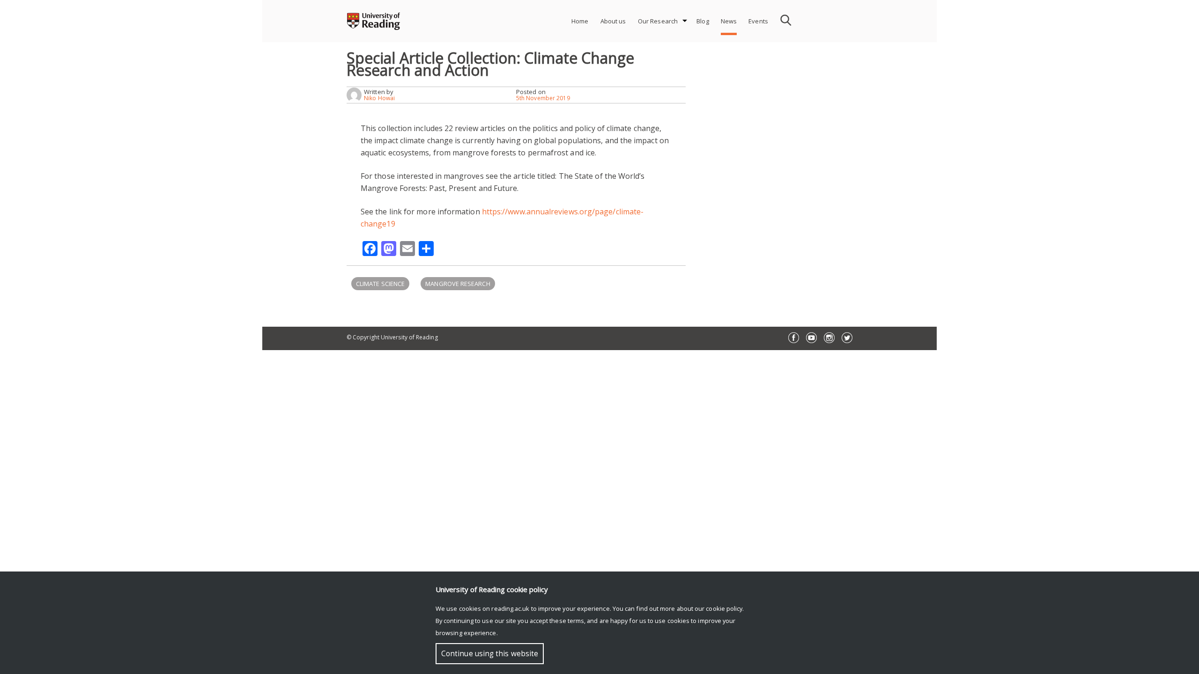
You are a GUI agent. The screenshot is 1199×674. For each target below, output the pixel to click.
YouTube (811, 337)
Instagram (829, 337)
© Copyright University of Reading (392, 337)
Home (580, 21)
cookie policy (724, 608)
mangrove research (457, 283)
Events (758, 21)
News (729, 21)
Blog (702, 21)
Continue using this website (489, 654)
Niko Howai (379, 98)
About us (613, 21)
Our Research (658, 21)
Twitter (847, 337)
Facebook (793, 337)
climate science (380, 283)
